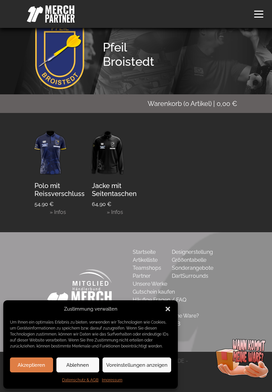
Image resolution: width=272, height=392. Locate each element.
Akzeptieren (31, 365)
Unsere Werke (150, 284)
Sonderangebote (192, 268)
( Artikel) (192, 104)
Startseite (144, 252)
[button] (168, 309)
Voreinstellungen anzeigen (137, 365)
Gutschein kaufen (154, 292)
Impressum (112, 380)
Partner (142, 276)
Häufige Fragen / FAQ (159, 300)
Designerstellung (192, 252)
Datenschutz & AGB (80, 380)
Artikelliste (145, 260)
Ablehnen (77, 365)
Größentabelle (189, 260)
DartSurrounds (190, 276)
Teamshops (147, 268)
